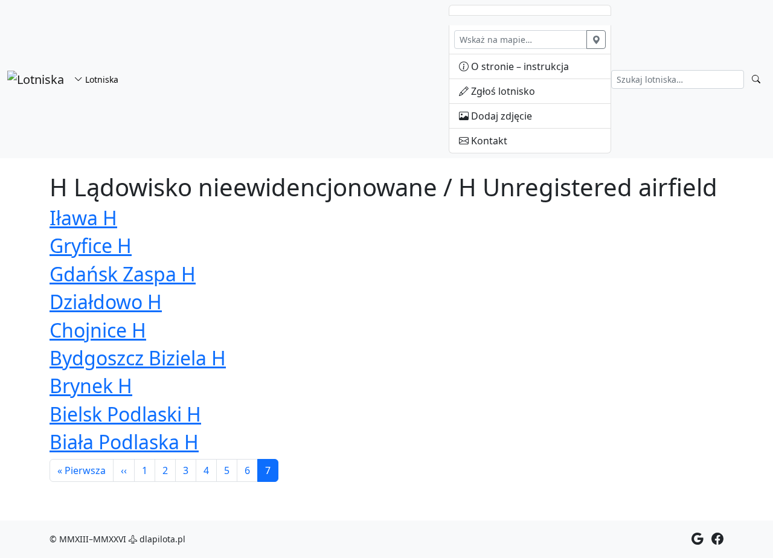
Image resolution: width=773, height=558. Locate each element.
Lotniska (100, 79)
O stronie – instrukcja (519, 66)
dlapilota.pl (161, 539)
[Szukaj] (756, 79)
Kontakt (488, 140)
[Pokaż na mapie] (596, 39)
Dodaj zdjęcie (500, 116)
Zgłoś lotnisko (502, 91)
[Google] (697, 539)
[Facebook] (717, 539)
